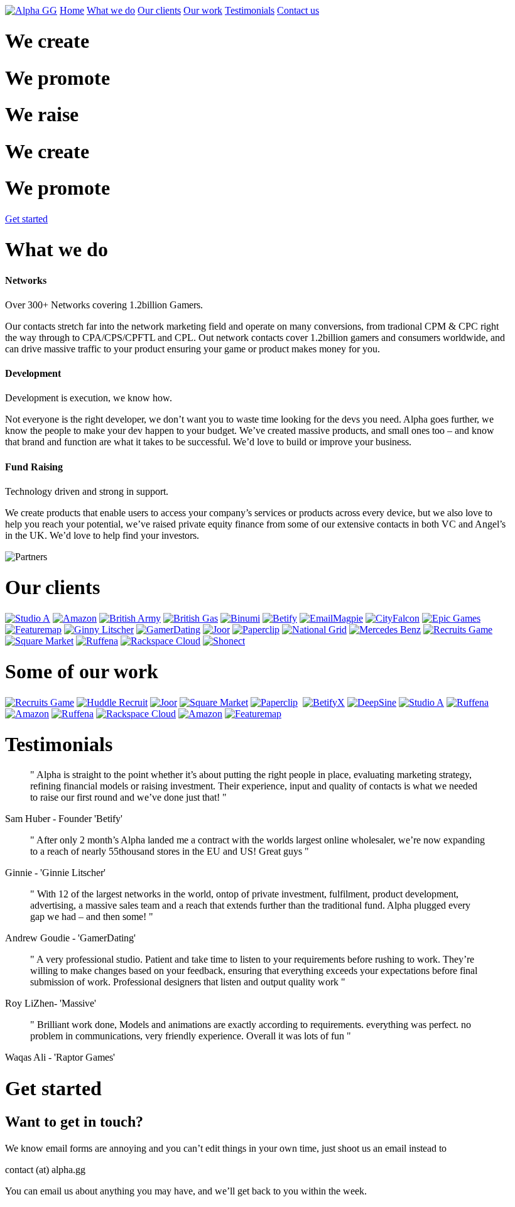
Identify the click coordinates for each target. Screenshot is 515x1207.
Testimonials (249, 10)
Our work (202, 10)
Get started (26, 219)
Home (72, 10)
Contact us (298, 10)
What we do (111, 10)
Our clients (159, 10)
